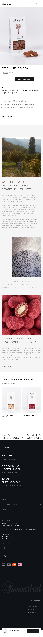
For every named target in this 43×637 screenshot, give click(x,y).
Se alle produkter (8, 383)
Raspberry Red (28, 415)
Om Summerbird (9, 504)
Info (4, 509)
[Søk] (33, 3)
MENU (4, 500)
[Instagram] (2, 548)
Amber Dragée (7, 415)
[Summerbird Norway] (7, 3)
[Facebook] (5, 548)
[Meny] (40, 3)
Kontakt (6, 520)
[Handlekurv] (36, 3)
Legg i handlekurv (25, 79)
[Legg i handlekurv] (20, 415)
